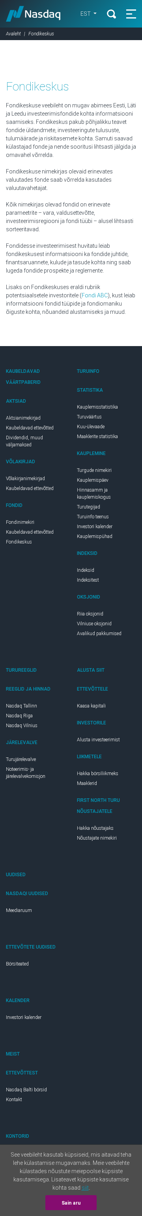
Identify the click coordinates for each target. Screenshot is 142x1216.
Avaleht (13, 34)
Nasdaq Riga (19, 716)
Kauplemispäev (92, 480)
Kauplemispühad (94, 536)
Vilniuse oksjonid (94, 623)
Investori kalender (94, 526)
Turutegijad (88, 507)
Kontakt (14, 1099)
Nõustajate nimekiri (97, 838)
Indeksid (85, 570)
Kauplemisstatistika (97, 407)
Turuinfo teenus (93, 517)
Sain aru (71, 1203)
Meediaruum (19, 910)
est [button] (86, 14)
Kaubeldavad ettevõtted (30, 428)
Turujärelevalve (21, 759)
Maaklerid (87, 783)
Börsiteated (17, 964)
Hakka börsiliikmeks (97, 773)
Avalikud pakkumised (99, 633)
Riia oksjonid (90, 614)
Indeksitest (88, 580)
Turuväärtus (89, 417)
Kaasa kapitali (91, 706)
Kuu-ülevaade (91, 426)
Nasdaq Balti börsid (26, 1090)
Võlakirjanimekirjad (25, 478)
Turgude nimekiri (94, 470)
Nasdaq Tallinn (21, 706)
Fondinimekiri (20, 522)
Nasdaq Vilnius (21, 725)
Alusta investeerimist (98, 739)
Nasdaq (33, 14)
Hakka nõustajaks (95, 828)
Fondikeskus (19, 542)
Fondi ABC (95, 295)
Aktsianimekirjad (23, 418)
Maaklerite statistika (97, 436)
